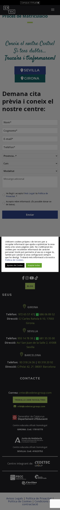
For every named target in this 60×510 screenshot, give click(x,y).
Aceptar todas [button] (34, 265)
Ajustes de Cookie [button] (15, 265)
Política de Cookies (14, 259)
